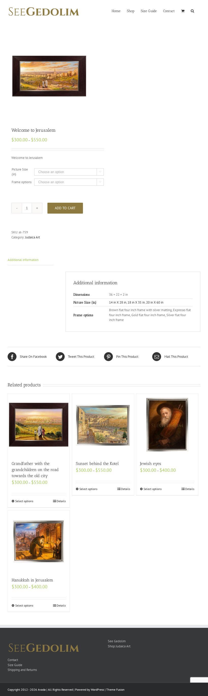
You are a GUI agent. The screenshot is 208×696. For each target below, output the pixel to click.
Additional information (23, 260)
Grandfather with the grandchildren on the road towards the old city (35, 469)
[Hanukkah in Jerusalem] (39, 541)
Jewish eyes (150, 463)
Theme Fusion (115, 689)
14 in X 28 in (117, 302)
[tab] (31, 260)
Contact (13, 660)
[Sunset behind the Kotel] (103, 424)
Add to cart (65, 208)
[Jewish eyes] (167, 424)
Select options (24, 501)
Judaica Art (32, 237)
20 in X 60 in (154, 302)
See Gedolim (117, 641)
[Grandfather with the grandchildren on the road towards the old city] (39, 424)
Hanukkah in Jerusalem (32, 580)
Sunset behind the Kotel (97, 463)
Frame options (21, 182)
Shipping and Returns (22, 670)
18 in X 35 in (136, 302)
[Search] (192, 10)
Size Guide (15, 665)
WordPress (97, 689)
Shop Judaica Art (119, 646)
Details (61, 501)
